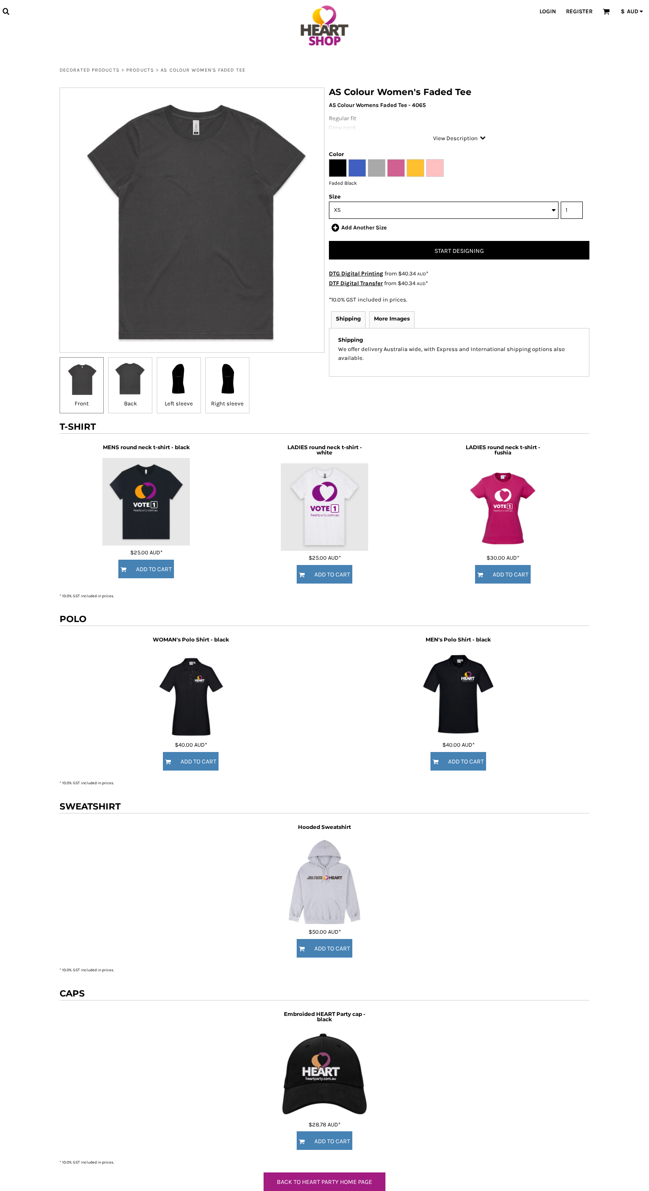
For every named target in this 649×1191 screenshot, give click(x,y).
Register (579, 11)
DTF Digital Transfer (356, 283)
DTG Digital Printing (356, 273)
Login (548, 11)
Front (82, 403)
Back (130, 403)
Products (140, 70)
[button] (5, 11)
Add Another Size (364, 227)
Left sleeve (179, 403)
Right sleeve (227, 403)
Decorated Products (90, 70)
